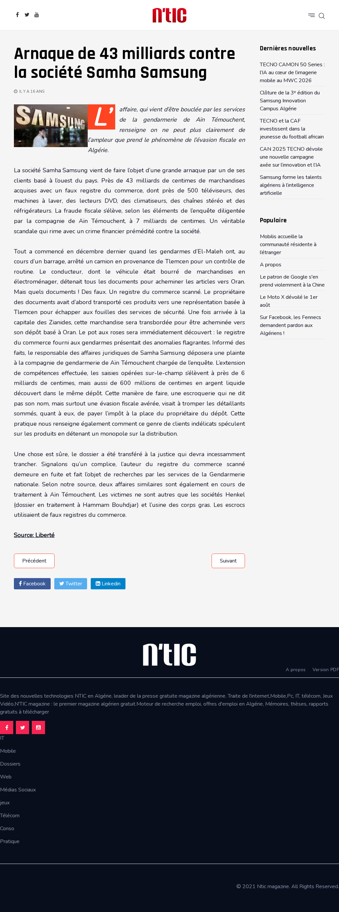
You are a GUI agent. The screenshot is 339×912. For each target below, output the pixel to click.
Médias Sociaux (18, 789)
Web (6, 776)
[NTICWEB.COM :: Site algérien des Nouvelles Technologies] (169, 15)
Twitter (73, 583)
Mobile (8, 751)
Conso (7, 828)
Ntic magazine (273, 886)
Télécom (10, 815)
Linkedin (110, 583)
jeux (5, 802)
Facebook (34, 583)
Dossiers (10, 764)
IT (2, 738)
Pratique (10, 841)
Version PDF (326, 670)
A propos (296, 670)
